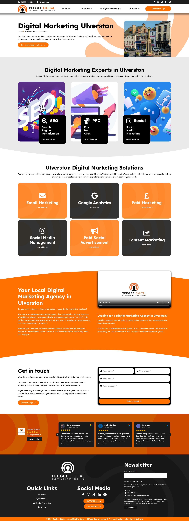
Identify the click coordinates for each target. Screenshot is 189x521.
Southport (130, 519)
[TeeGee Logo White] (68, 462)
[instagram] (158, 2)
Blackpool (120, 519)
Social (140, 120)
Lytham (139, 519)
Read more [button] (64, 444)
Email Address (130, 471)
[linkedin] (166, 2)
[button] (169, 434)
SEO (54, 120)
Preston (112, 519)
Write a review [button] (34, 439)
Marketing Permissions (133, 481)
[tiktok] (162, 2)
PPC (96, 120)
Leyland (104, 519)
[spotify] (170, 2)
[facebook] (154, 2)
